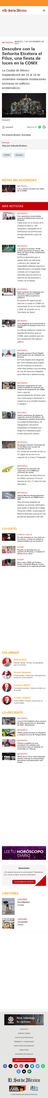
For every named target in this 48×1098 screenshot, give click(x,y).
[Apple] (24, 1071)
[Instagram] (21, 1066)
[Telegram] (32, 1066)
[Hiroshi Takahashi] (7, 675)
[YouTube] (16, 1066)
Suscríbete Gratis (23, 882)
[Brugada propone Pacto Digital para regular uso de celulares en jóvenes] (8, 364)
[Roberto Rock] (7, 662)
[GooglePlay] (29, 1071)
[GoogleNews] (19, 1071)
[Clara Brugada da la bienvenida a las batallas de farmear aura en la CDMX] (8, 333)
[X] (10, 1066)
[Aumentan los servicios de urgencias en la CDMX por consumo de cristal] (8, 477)
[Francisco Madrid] (7, 687)
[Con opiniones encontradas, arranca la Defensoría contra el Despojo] (8, 227)
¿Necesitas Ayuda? (24, 1060)
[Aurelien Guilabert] (7, 700)
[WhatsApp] (43, 1066)
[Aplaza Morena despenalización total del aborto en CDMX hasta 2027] (8, 506)
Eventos (19, 155)
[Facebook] (5, 1066)
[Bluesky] (38, 1066)
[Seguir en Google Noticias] (44, 127)
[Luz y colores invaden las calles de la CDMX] (8, 188)
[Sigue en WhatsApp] (40, 127)
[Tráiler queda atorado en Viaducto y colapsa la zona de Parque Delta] (8, 732)
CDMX (7, 155)
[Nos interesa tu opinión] (24, 1019)
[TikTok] (27, 1066)
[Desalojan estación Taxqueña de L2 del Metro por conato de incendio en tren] (8, 451)
